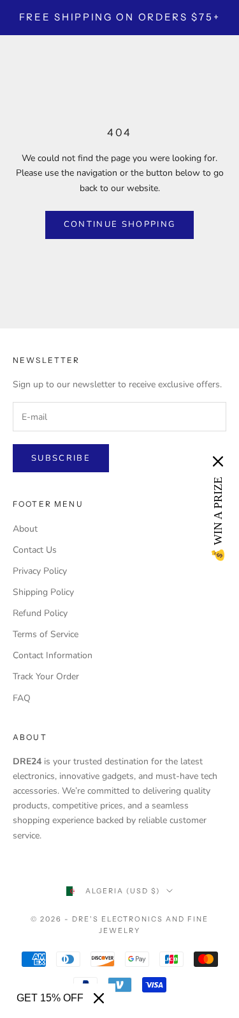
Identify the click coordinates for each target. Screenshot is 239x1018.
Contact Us (35, 550)
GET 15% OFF (50, 997)
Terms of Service (45, 634)
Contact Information (52, 655)
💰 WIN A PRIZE (218, 519)
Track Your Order (46, 676)
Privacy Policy (40, 571)
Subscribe (61, 458)
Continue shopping (120, 224)
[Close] (99, 998)
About (25, 529)
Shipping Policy (43, 592)
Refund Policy (40, 613)
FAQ (22, 698)
